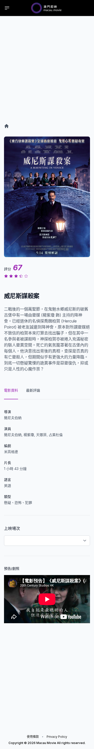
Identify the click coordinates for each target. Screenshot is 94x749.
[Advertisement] (47, 75)
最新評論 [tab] (33, 390)
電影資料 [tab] (11, 390)
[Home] (6, 126)
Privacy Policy (57, 737)
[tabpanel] (47, 511)
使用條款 (33, 737)
